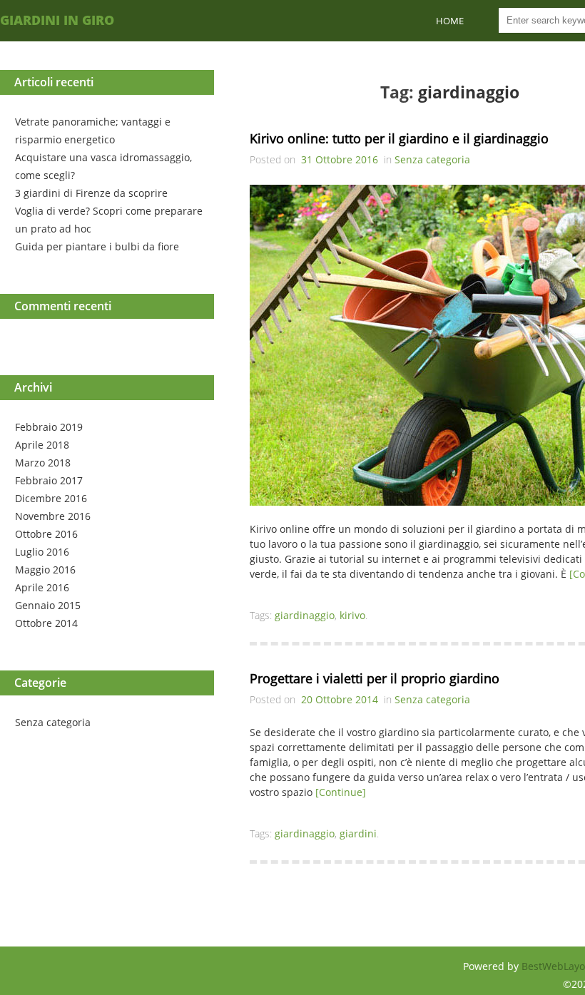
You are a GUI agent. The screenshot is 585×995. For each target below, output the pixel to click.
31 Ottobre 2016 (339, 159)
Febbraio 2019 (49, 427)
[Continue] (340, 792)
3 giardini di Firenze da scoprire (91, 193)
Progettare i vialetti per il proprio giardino (374, 678)
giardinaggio (305, 615)
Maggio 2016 (45, 569)
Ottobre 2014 (46, 623)
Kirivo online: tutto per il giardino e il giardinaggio (399, 138)
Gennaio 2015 (48, 605)
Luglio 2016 (42, 551)
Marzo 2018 (43, 462)
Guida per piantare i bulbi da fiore (97, 246)
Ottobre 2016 (46, 534)
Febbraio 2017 (49, 480)
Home (450, 20)
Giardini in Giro (57, 20)
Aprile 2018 (42, 444)
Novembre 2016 (53, 516)
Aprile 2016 (42, 587)
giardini (358, 833)
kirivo (352, 615)
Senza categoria (53, 722)
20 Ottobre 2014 (339, 699)
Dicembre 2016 (51, 498)
